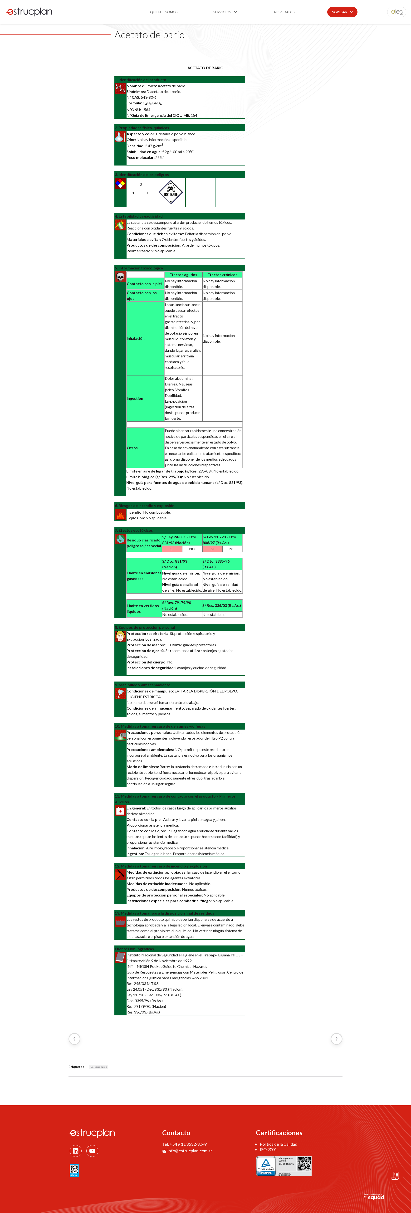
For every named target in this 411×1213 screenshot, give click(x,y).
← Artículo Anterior (74, 1039)
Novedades (284, 12)
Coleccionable (98, 1066)
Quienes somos (164, 12)
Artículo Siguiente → (336, 1039)
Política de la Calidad (278, 1144)
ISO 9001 (268, 1149)
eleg (394, 12)
